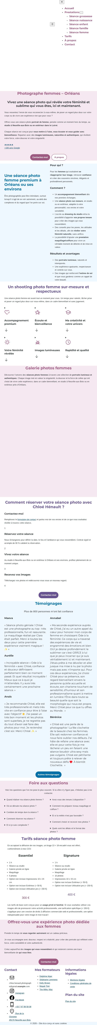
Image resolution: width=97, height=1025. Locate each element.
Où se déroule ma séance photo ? (21, 806)
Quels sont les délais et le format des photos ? (67, 830)
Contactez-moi (40, 157)
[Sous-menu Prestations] (81, 12)
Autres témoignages (48, 774)
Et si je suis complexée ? (18, 825)
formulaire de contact (27, 519)
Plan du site (70, 1001)
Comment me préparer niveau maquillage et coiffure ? (70, 807)
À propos (59, 157)
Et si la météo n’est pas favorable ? (67, 815)
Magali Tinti (45, 986)
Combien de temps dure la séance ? (22, 812)
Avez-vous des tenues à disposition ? (68, 800)
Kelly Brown (45, 983)
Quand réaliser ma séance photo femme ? (25, 800)
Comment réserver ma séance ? (21, 819)
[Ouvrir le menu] (52, 24)
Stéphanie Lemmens (48, 980)
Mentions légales (77, 980)
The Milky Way (46, 989)
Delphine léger (46, 976)
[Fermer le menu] (62, 2)
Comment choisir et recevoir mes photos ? (71, 822)
